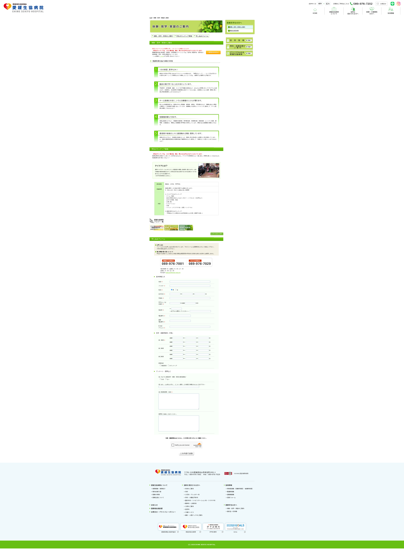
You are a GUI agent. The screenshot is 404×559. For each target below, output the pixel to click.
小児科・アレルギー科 (192, 494)
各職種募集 (230, 494)
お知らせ (154, 505)
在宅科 (187, 509)
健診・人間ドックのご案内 (193, 515)
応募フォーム (231, 497)
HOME (315, 13)
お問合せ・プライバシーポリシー (163, 512)
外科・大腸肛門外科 (191, 497)
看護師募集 (230, 492)
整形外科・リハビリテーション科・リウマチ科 (200, 500)
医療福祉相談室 (157, 508)
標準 (320, 4)
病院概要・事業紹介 (159, 489)
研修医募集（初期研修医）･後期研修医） (240, 489)
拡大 (328, 4)
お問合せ (383, 4)
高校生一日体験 (232, 511)
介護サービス (189, 512)
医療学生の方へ (231, 505)
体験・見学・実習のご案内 (235, 508)
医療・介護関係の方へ (371, 13)
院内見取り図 (157, 492)
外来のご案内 (189, 489)
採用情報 (391, 13)
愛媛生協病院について (334, 13)
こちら (162, 56)
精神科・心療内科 (191, 503)
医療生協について (158, 497)
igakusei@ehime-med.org (173, 272)
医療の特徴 (156, 494)
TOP (150, 18)
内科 (186, 492)
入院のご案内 (189, 506)
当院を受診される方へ (352, 13)
